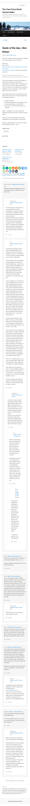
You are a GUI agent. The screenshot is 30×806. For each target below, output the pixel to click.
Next (26, 40)
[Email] (19, 168)
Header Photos (20, 32)
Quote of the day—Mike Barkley (7, 157)
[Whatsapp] (10, 168)
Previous (5, 40)
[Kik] (16, 171)
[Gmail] (7, 171)
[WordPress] (13, 171)
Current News (16, 173)
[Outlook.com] (10, 171)
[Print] (16, 168)
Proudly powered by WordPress (15, 801)
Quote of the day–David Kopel (19, 150)
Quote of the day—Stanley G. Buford (7, 150)
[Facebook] (22, 168)
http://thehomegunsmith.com (12, 690)
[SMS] (3, 171)
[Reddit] (13, 168)
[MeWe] (7, 168)
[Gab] (3, 168)
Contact (4, 35)
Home (4, 32)
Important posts (11, 32)
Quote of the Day (6, 175)
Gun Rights (22, 173)
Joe (15, 55)
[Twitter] (25, 168)
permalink (22, 175)
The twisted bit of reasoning (9, 70)
